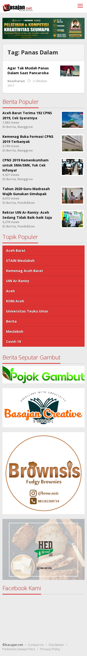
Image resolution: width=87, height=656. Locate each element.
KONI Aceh (15, 301)
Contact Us (36, 645)
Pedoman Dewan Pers (18, 649)
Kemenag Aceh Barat (24, 270)
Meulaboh (14, 331)
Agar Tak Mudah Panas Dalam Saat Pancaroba (28, 70)
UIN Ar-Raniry (17, 280)
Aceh (10, 291)
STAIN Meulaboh (20, 260)
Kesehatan (16, 81)
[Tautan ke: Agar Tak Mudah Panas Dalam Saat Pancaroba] (70, 70)
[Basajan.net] (17, 7)
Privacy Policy (50, 649)
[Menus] (80, 6)
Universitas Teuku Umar (27, 311)
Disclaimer (56, 645)
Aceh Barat (15, 250)
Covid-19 (13, 341)
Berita (11, 321)
